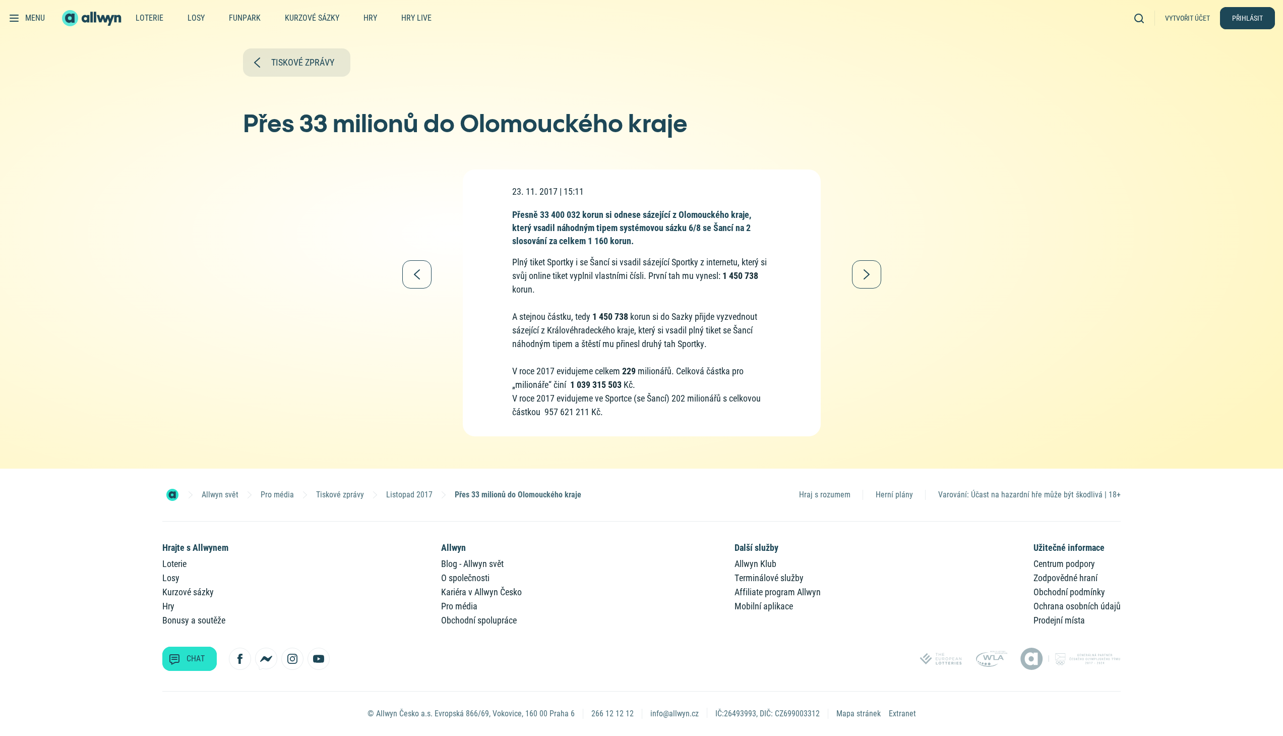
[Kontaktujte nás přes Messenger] (266, 659)
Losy (196, 18)
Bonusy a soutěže (193, 620)
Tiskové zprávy (340, 494)
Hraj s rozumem (824, 494)
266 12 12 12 (612, 713)
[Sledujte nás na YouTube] (319, 659)
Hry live (416, 18)
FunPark (245, 18)
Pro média (277, 494)
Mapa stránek (858, 713)
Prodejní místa (1059, 620)
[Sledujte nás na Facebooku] (240, 659)
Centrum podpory (1064, 563)
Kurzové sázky (312, 18)
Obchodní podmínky (1069, 592)
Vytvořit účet (1187, 18)
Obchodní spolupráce (479, 620)
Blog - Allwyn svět (472, 563)
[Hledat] (1142, 18)
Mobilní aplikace (764, 606)
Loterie (149, 18)
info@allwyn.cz (674, 713)
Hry (370, 18)
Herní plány (894, 494)
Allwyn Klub (755, 563)
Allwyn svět (220, 494)
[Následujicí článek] (866, 274)
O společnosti (465, 578)
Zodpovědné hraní (1065, 578)
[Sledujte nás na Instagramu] (292, 659)
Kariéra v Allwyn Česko (481, 592)
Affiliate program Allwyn (778, 592)
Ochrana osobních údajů (1077, 606)
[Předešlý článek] (417, 274)
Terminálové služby (769, 578)
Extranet (902, 713)
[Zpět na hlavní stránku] (93, 18)
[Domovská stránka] (172, 495)
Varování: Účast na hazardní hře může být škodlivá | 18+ (1029, 494)
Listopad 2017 (409, 494)
